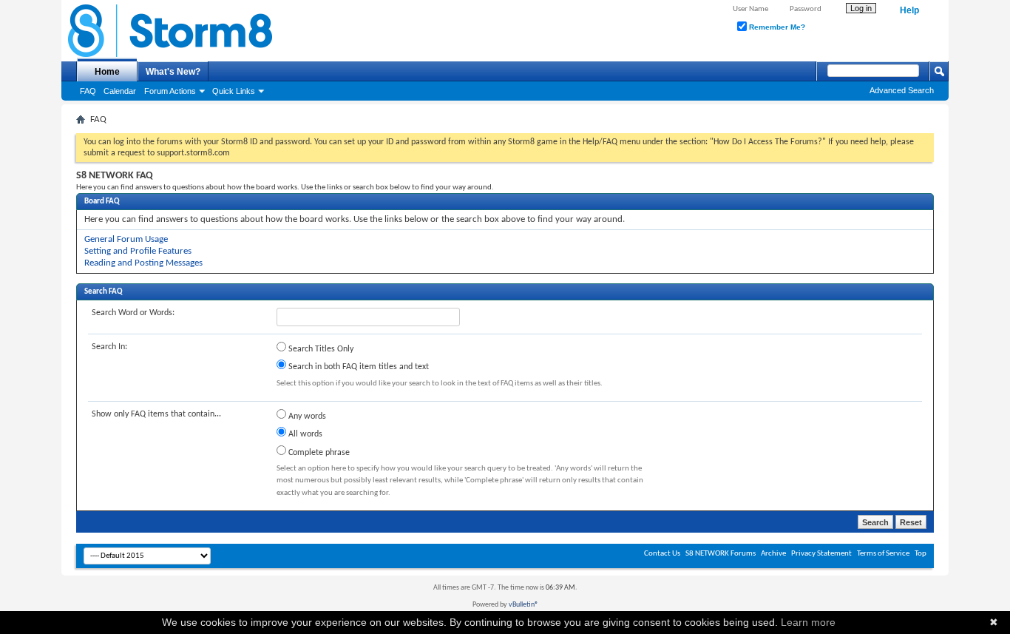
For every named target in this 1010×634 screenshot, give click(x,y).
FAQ (88, 91)
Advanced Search (902, 90)
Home (107, 72)
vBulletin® (523, 605)
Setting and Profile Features (138, 251)
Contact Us (662, 554)
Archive (773, 554)
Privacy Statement (821, 554)
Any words (306, 416)
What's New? (173, 72)
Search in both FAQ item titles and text (357, 366)
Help (909, 10)
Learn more (808, 622)
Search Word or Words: (133, 312)
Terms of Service (883, 554)
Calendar (120, 91)
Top (920, 554)
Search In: (109, 347)
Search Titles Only (319, 349)
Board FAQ (102, 202)
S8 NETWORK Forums (720, 554)
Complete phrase (318, 452)
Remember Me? (776, 27)
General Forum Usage (126, 239)
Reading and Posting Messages (143, 263)
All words (304, 434)
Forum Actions (170, 91)
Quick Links (233, 91)
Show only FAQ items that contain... (156, 414)
